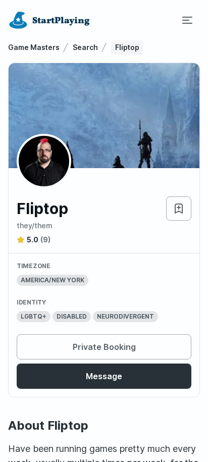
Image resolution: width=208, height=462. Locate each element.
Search (85, 47)
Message (104, 376)
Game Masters (34, 47)
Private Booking (104, 347)
